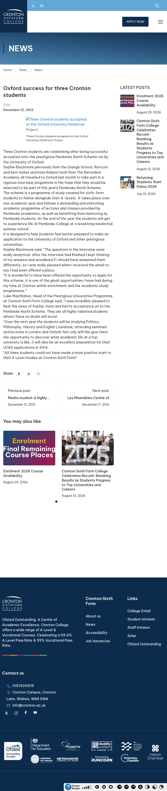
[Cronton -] (13, 16)
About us (93, 616)
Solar (131, 636)
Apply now (135, 21)
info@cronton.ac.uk (29, 705)
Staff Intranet (138, 627)
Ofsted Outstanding (144, 644)
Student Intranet (141, 619)
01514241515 (23, 685)
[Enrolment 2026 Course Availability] (29, 448)
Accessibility (96, 632)
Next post (100, 390)
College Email (138, 611)
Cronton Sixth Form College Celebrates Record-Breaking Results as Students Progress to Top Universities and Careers (86, 480)
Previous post (19, 390)
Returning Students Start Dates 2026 (149, 182)
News (23, 70)
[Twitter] (28, 374)
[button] (56, 502)
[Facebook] (19, 374)
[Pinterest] (38, 374)
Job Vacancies (98, 641)
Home (7, 70)
